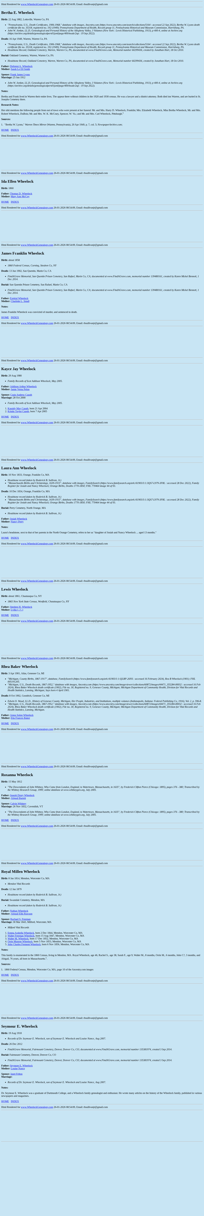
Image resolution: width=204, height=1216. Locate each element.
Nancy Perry (17, 521)
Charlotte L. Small (20, 301)
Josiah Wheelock (18, 518)
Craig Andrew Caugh (21, 394)
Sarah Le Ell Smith (20, 69)
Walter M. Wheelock (18, 938)
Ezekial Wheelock (19, 298)
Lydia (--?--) (17, 609)
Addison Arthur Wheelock (23, 386)
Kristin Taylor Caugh (18, 411)
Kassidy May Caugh (18, 408)
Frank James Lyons (20, 74)
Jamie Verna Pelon (20, 389)
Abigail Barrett (18, 798)
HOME (5, 130)
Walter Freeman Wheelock (21, 935)
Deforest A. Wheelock (21, 66)
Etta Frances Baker (20, 718)
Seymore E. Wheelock (21, 1065)
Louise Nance (18, 1068)
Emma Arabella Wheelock (21, 932)
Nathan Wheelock (19, 910)
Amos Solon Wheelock (21, 715)
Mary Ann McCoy (20, 196)
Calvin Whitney (18, 803)
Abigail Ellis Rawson (21, 913)
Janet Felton (16, 1074)
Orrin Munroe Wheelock (20, 941)
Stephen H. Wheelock (21, 607)
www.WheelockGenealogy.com (37, 4)
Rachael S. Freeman (20, 919)
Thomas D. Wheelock (21, 193)
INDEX (15, 130)
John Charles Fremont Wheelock (24, 944)
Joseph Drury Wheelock (22, 795)
